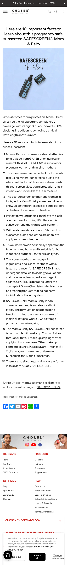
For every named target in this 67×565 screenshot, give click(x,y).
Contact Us (40, 486)
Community (8, 495)
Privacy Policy (41, 507)
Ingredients (8, 490)
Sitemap (6, 499)
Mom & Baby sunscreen (21, 154)
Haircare (39, 464)
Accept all (37, 557)
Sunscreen (32, 396)
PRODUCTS (41, 454)
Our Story (7, 464)
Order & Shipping (43, 495)
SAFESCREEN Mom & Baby (21, 382)
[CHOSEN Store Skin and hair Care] (20, 12)
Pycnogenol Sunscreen (25, 351)
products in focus (17, 396)
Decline (16, 556)
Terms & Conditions (44, 511)
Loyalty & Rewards (43, 503)
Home (5, 459)
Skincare (39, 459)
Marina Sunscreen (37, 355)
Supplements (41, 472)
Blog (5, 486)
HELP (38, 480)
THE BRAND (9, 454)
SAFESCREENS (43, 268)
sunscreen (24, 196)
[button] (49, 11)
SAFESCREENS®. (48, 387)
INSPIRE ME (9, 480)
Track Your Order (43, 490)
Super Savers (9, 468)
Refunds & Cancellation (46, 499)
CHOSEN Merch (10, 472)
